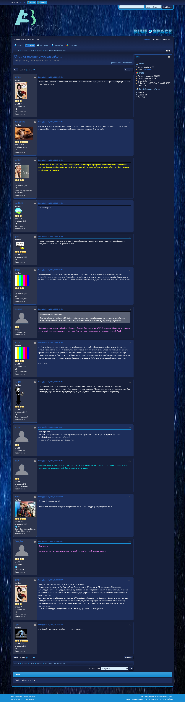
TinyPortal (144, 696)
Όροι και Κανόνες (161, 696)
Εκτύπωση (128, 70)
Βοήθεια (151, 696)
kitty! (17, 460)
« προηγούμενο (114, 63)
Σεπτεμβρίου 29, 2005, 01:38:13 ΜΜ (50, 160)
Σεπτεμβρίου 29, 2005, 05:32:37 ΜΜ (50, 270)
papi (17, 236)
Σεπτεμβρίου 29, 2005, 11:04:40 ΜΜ (50, 541)
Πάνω (16, 657)
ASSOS (19, 203)
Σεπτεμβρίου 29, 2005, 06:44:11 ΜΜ (50, 427)
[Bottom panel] (169, 51)
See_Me (19, 541)
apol (17, 624)
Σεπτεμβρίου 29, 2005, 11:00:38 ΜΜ (50, 497)
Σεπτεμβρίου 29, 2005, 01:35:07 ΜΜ (50, 122)
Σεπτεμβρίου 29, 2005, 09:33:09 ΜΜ (50, 461)
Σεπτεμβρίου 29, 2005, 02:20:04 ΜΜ (50, 203)
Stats (138, 57)
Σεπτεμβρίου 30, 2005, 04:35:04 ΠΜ (50, 624)
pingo (18, 77)
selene (18, 309)
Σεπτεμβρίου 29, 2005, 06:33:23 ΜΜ (50, 382)
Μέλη (141, 64)
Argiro (18, 381)
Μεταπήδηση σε (94, 668)
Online (17, 675)
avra (17, 427)
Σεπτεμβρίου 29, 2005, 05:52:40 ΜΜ (50, 309)
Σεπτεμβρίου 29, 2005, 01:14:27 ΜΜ (50, 77)
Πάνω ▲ (171, 696)
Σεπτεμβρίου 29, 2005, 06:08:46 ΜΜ (50, 342)
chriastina (20, 121)
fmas (17, 496)
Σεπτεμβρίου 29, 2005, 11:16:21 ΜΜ (50, 580)
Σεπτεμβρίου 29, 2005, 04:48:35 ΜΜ (50, 236)
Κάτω (16, 70)
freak (17, 270)
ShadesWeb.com (29, 699)
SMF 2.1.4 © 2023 (17, 696)
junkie (18, 160)
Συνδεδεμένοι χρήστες (149, 89)
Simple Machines (29, 696)
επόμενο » (127, 63)
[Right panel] (167, 51)
